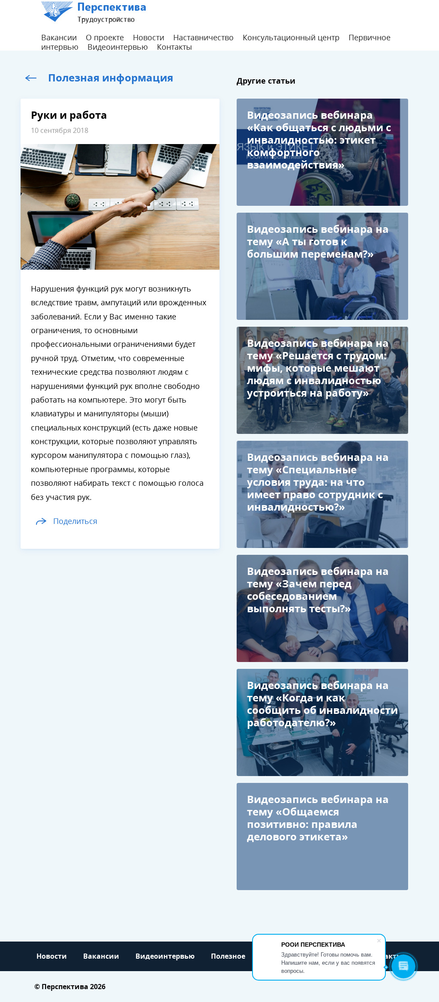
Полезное (228, 956)
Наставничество (203, 37)
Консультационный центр (291, 37)
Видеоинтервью (117, 47)
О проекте (105, 37)
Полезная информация (110, 78)
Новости (148, 37)
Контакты (174, 47)
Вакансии (59, 37)
